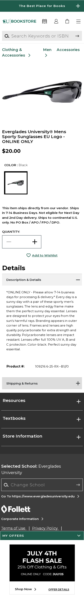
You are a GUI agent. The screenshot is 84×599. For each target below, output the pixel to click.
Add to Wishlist (44, 255)
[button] (42, 6)
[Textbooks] (44, 21)
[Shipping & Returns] (42, 382)
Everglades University (31, 469)
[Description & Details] (42, 279)
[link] (67, 21)
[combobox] (42, 485)
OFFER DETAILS (58, 589)
